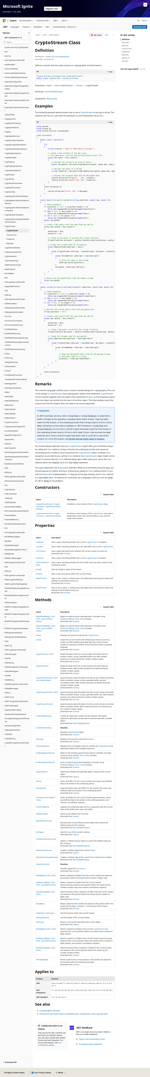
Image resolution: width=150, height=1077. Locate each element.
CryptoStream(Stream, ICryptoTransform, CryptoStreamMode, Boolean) (48, 506)
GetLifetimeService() (44, 821)
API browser (54, 35)
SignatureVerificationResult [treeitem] (15, 714)
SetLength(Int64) (42, 917)
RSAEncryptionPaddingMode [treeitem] (16, 584)
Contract (81, 868)
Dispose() (39, 739)
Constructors (127, 49)
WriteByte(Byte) (42, 959)
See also (125, 61)
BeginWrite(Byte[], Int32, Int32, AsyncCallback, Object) (45, 628)
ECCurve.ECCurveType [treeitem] (13, 321)
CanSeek (39, 546)
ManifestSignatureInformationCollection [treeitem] (17, 458)
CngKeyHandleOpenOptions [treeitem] (16, 149)
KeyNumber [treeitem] (9, 439)
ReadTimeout (41, 578)
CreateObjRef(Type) (43, 716)
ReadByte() (40, 904)
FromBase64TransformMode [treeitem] (16, 379)
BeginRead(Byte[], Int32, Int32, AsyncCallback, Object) (45, 618)
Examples (125, 42)
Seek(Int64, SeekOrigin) (45, 913)
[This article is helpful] (141, 69)
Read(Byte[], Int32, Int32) (46, 875)
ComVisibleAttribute (54, 91)
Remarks (125, 45)
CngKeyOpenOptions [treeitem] (13, 153)
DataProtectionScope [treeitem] (13, 265)
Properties (126, 52)
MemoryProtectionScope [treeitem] (14, 481)
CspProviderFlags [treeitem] (11, 260)
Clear (49, 449)
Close (70, 456)
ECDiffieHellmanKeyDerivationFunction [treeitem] (17, 343)
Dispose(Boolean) (43, 746)
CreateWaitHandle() (43, 728)
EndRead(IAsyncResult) (45, 753)
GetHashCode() (42, 814)
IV (101, 115)
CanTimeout (41, 551)
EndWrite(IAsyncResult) (45, 762)
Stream (79, 85)
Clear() (38, 635)
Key (76, 115)
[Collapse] (29, 33)
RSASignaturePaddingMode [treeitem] (15, 637)
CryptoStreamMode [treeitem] (12, 248)
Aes (52, 115)
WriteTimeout (41, 588)
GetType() (39, 832)
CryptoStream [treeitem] (12, 230)
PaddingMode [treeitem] (10, 502)
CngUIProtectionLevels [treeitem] (13, 183)
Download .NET (140, 27)
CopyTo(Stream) (42, 666)
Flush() (38, 781)
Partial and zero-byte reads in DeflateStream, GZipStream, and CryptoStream (73, 1014)
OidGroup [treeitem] (8, 498)
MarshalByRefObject (64, 85)
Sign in (144, 20)
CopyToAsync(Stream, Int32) (47, 692)
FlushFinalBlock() (42, 807)
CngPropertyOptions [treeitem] (13, 170)
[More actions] (113, 35)
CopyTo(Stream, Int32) (44, 654)
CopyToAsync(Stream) (44, 704)
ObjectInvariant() (42, 864)
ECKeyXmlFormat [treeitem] (11, 362)
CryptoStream (86, 112)
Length (39, 569)
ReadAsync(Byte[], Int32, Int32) (72, 619)
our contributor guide (50, 1043)
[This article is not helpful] (144, 69)
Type (69, 832)
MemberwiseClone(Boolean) (47, 857)
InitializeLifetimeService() (46, 839)
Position (39, 574)
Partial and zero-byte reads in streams (86, 439)
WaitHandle (73, 732)
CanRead (39, 542)
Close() (38, 640)
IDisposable (52, 98)
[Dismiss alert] (145, 5)
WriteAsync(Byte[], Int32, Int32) (72, 628)
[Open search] (138, 20)
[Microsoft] (4, 20)
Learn (38, 35)
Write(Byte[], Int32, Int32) (46, 929)
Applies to (126, 58)
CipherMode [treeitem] (9, 114)
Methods (125, 55)
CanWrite (39, 558)
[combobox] (16, 38)
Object (49, 85)
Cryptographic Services (49, 1010)
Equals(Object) (41, 772)
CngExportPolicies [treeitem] (12, 127)
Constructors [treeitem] (12, 235)
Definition (126, 39)
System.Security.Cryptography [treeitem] (16, 47)
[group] (75, 251)
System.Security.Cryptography (57, 56)
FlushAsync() (41, 788)
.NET (44, 35)
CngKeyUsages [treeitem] (10, 157)
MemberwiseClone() (44, 850)
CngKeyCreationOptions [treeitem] (14, 140)
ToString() (40, 922)
